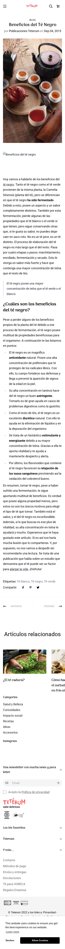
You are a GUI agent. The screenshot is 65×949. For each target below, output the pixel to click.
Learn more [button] (12, 931)
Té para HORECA (14, 884)
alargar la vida (19, 569)
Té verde (50, 581)
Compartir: (10, 587)
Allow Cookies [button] (40, 940)
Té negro (37, 581)
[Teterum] (32, 6)
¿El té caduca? (13, 680)
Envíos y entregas (14, 872)
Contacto (9, 860)
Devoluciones (12, 878)
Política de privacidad (36, 792)
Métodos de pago (14, 866)
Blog (33, 20)
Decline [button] (10, 940)
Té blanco (23, 581)
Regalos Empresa (14, 890)
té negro (8, 184)
